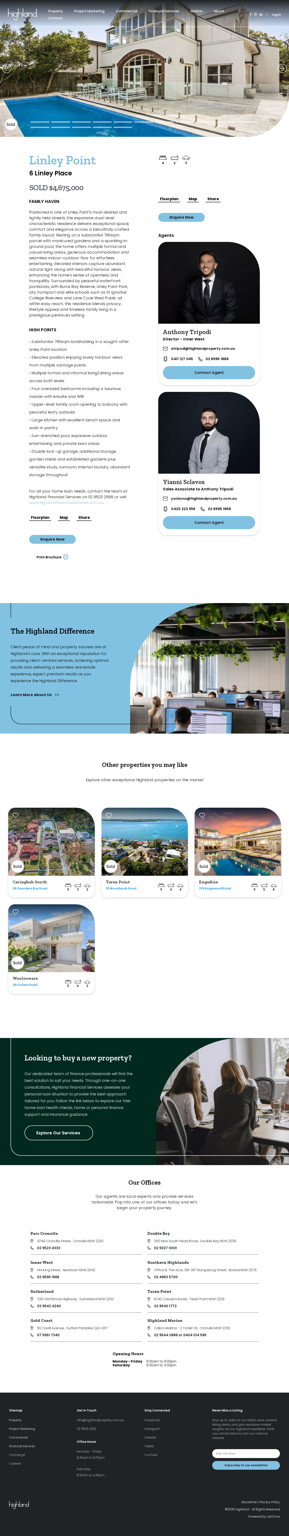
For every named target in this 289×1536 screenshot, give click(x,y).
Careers (15, 1463)
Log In (276, 14)
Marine (196, 11)
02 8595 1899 (219, 508)
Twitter (149, 1446)
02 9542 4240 (49, 1306)
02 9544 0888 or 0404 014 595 (180, 1335)
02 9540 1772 (165, 1306)
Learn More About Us (32, 694)
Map (64, 517)
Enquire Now (52, 539)
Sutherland (42, 1291)
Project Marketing (89, 11)
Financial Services (164, 11)
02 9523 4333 (48, 1248)
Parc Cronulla (44, 1233)
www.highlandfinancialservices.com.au (66, 502)
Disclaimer (249, 1502)
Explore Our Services (58, 1133)
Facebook (152, 1420)
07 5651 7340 (48, 1335)
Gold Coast (41, 1320)
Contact (55, 18)
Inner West (41, 1262)
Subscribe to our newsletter (246, 1465)
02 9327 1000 (165, 1248)
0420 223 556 (183, 508)
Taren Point (159, 1291)
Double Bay (158, 1233)
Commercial (126, 11)
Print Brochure (50, 557)
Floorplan (40, 517)
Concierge (17, 1455)
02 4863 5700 (166, 1277)
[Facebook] (250, 14)
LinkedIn (150, 1437)
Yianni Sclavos (184, 482)
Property (55, 11)
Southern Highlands (168, 1262)
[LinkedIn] (261, 14)
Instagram (152, 1429)
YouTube (150, 1455)
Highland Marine (164, 1320)
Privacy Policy (270, 1502)
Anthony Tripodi (187, 332)
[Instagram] (255, 14)
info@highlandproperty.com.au (100, 1420)
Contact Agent (209, 372)
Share (84, 517)
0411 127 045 (182, 359)
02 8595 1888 (217, 359)
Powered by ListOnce (264, 1516)
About (219, 11)
